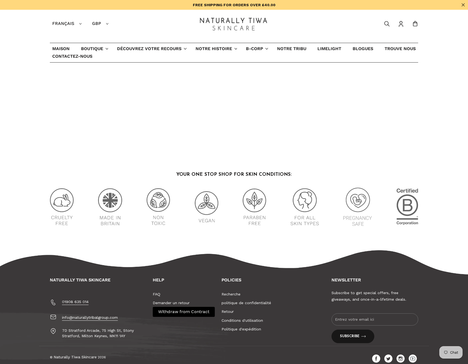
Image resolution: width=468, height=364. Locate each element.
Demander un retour (171, 303)
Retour (228, 311)
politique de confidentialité (246, 303)
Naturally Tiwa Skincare (75, 357)
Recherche (231, 294)
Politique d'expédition (241, 329)
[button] (387, 24)
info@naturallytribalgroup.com (90, 317)
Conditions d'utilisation (242, 320)
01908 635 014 (75, 302)
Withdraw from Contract (183, 311)
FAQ (156, 294)
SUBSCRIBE (349, 336)
